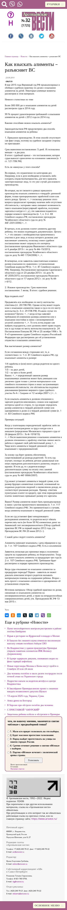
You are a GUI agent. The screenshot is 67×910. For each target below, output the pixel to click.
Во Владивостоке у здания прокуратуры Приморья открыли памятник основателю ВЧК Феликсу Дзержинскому (32, 651)
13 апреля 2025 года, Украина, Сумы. (25, 696)
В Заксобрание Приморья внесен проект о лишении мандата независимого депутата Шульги (32, 690)
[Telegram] (37, 615)
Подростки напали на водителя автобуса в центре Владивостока (31, 682)
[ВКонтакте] (7, 615)
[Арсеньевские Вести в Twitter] (41, 36)
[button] (55, 4)
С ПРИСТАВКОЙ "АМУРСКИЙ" (23, 709)
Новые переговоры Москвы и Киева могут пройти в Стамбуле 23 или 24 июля (32, 667)
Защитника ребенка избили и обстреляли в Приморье (33, 714)
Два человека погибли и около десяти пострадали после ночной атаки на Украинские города (34, 675)
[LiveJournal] (31, 615)
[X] (25, 615)
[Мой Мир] (19, 615)
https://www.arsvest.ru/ (44, 818)
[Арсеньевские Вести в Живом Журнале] (21, 36)
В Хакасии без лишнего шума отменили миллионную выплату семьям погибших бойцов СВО (33, 642)
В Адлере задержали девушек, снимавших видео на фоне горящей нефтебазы (32, 660)
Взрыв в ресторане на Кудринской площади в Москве (33, 636)
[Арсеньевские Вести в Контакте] (31, 36)
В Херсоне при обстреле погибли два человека (30, 705)
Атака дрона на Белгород (19, 700)
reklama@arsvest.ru (21, 893)
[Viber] (43, 615)
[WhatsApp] (49, 615)
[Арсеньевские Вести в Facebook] (10, 36)
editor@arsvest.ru (20, 864)
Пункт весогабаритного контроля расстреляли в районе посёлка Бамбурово (34, 630)
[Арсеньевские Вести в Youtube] (51, 36)
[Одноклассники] (13, 615)
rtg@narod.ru (18, 881)
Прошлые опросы (17, 768)
